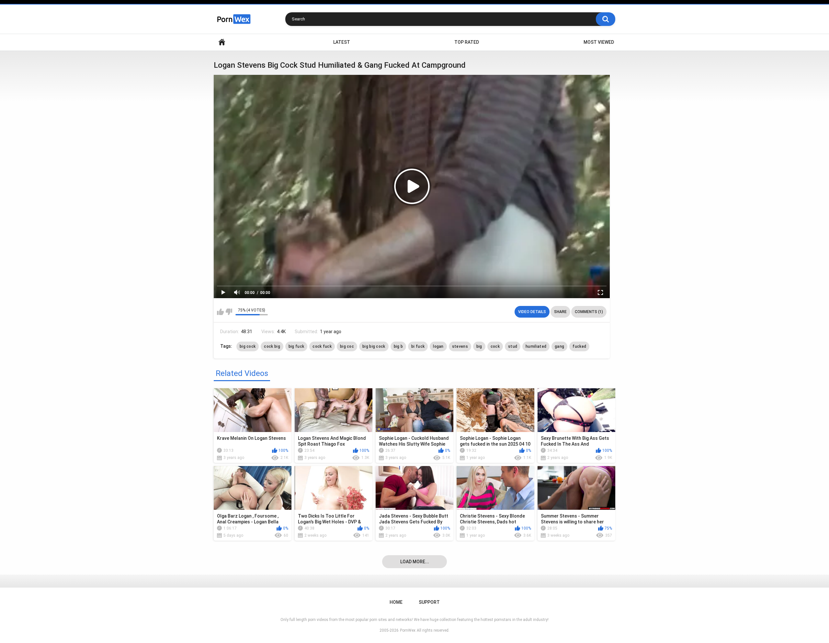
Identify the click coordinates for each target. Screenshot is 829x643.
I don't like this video (228, 312)
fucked (579, 346)
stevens (460, 346)
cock (495, 346)
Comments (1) (589, 312)
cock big (272, 346)
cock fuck (322, 346)
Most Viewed (599, 42)
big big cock (373, 346)
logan (438, 346)
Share (560, 312)
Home (222, 42)
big (479, 346)
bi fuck (418, 346)
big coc (347, 346)
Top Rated (466, 42)
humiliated (536, 346)
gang (559, 346)
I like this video (220, 312)
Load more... (414, 561)
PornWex (407, 630)
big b (398, 346)
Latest (341, 42)
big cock (248, 346)
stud (512, 346)
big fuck (296, 346)
